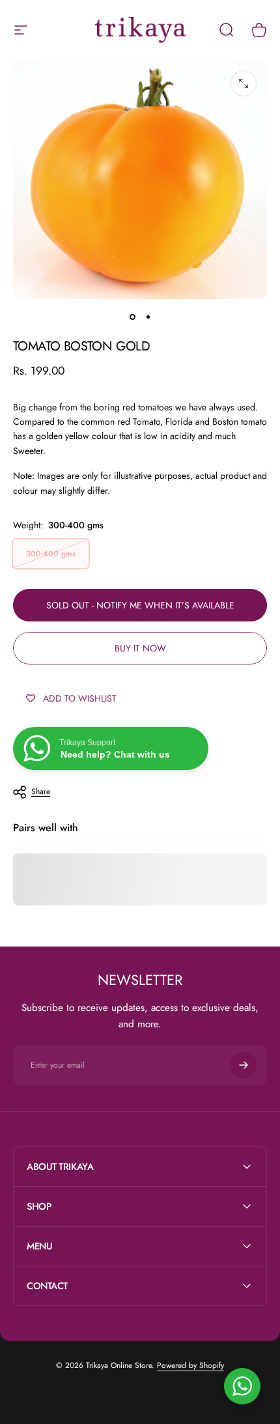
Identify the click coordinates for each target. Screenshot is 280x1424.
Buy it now (140, 648)
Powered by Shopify (190, 1365)
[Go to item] (132, 317)
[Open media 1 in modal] (244, 83)
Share (40, 791)
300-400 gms (51, 554)
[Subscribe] (244, 1065)
